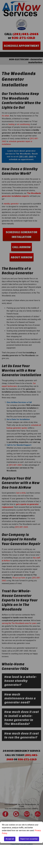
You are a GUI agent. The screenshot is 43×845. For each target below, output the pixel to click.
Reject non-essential (29, 839)
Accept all (10, 839)
